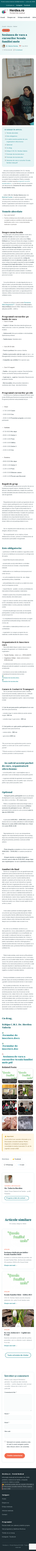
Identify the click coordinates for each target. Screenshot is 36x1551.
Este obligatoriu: (11, 136)
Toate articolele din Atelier (18, 1355)
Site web (7, 1431)
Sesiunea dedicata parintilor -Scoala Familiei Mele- (16, 1253)
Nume (6, 1414)
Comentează (18, 50)
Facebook (27, 5)
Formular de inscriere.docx (15, 154)
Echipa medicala (7, 1507)
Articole (9, 26)
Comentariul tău (10, 1392)
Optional (9, 145)
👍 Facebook (16, 1159)
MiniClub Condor (7, 197)
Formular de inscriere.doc (14, 157)
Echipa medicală (24, 17)
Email (6, 1423)
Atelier (15, 26)
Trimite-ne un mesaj (8, 1533)
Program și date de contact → (16, 1198)
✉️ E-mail (21, 1165)
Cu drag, (9, 148)
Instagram (19, 5)
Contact (4, 1514)
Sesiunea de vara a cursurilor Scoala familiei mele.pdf (17, 1059)
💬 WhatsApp (8, 1165)
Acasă (2, 17)
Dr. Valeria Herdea (12, 46)
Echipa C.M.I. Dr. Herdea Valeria (16, 151)
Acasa (4, 1499)
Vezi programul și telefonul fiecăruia (13, 1529)
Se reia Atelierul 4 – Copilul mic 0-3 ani (17, 1334)
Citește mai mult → (10, 1265)
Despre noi (11, 17)
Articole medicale (7, 1511)
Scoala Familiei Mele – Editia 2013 (18, 1295)
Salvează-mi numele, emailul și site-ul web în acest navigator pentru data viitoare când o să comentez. (19, 1444)
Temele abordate (12, 133)
